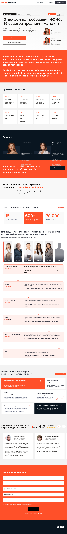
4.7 (42, 426)
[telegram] (61, 527)
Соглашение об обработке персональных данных (34, 513)
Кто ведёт (50, 2)
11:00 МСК (58, 15)
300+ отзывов (50, 425)
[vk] (63, 527)
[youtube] (58, 527)
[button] (60, 2)
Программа (40, 2)
